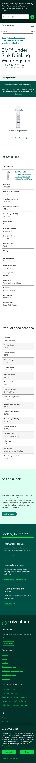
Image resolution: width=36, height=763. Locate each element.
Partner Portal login (9, 722)
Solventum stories (8, 689)
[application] (18, 117)
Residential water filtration (13, 40)
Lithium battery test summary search (15, 705)
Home (4, 38)
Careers (4, 659)
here (19, 94)
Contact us (6, 718)
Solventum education (9, 693)
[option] (18, 119)
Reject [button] (27, 752)
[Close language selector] (32, 4)
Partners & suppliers (9, 667)
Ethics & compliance (9, 675)
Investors (5, 663)
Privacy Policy (7, 746)
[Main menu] (32, 26)
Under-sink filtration (11, 43)
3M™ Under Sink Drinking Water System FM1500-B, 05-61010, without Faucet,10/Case (23, 175)
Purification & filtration (16, 38)
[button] (11, 758)
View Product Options (16, 138)
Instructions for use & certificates (14, 701)
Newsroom (6, 679)
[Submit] (32, 31)
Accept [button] (9, 752)
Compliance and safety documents (14, 697)
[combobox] (18, 31)
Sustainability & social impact (12, 671)
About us (5, 655)
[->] (32, 17)
